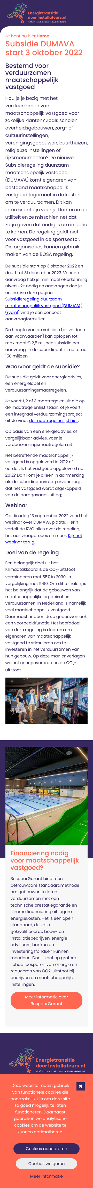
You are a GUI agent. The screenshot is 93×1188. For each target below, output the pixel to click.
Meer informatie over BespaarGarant (46, 1000)
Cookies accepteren (46, 1149)
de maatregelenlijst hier (53, 421)
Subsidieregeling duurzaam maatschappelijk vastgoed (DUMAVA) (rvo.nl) (43, 305)
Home (43, 36)
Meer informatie (46, 1176)
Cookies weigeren (46, 1164)
